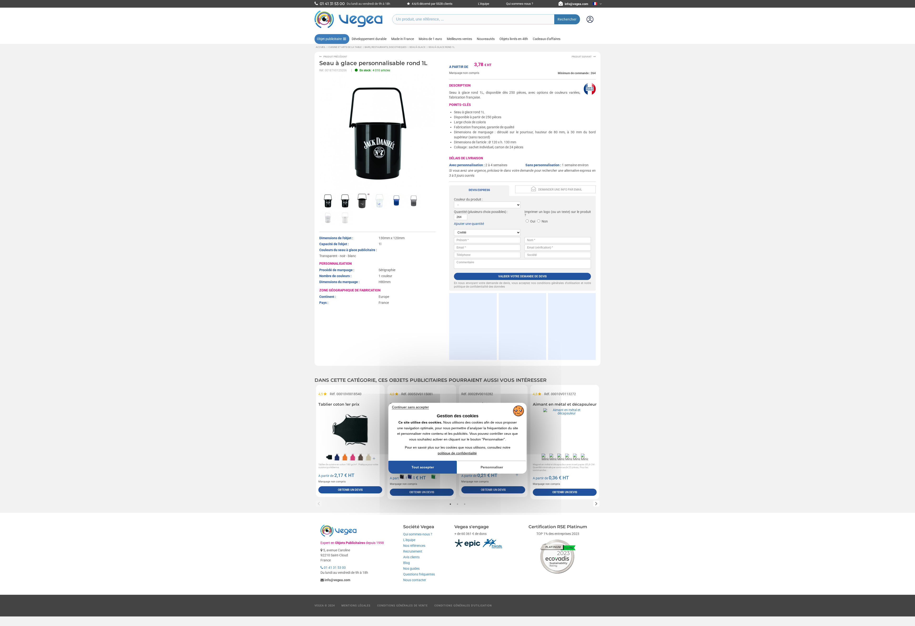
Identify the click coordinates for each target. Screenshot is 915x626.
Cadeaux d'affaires (546, 39)
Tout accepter (423, 467)
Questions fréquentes (419, 574)
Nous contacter (414, 580)
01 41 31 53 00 (334, 567)
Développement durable (369, 39)
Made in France (402, 39)
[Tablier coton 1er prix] (350, 429)
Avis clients (411, 557)
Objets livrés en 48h (513, 39)
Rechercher (567, 19)
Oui (532, 221)
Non (545, 221)
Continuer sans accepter (410, 407)
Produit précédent (335, 56)
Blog (406, 563)
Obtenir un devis (350, 489)
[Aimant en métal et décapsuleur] (565, 429)
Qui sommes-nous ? (519, 3)
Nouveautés (486, 39)
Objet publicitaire (329, 39)
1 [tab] (450, 504)
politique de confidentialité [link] (457, 453)
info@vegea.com (576, 4)
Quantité (460, 212)
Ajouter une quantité (469, 223)
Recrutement (412, 551)
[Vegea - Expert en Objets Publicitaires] (349, 28)
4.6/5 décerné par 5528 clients (431, 3)
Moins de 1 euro (430, 39)
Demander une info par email (560, 189)
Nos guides (411, 568)
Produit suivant (582, 56)
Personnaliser (492, 467)
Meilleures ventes (459, 39)
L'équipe (483, 3)
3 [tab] (464, 504)
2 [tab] (457, 504)
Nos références (414, 546)
